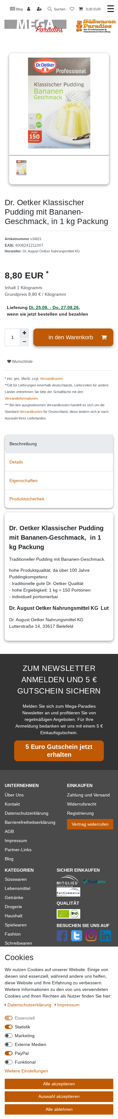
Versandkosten (51, 378)
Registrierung (80, 813)
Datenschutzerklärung (26, 813)
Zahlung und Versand (88, 794)
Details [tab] (16, 461)
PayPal (22, 1053)
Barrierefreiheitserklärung (30, 822)
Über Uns (14, 794)
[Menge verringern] (24, 341)
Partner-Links (18, 849)
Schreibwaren (18, 943)
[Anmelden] (29, 9)
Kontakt (12, 804)
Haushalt (13, 915)
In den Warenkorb (70, 337)
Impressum (16, 840)
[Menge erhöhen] (24, 333)
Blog (19, 9)
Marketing (25, 1035)
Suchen (59, 9)
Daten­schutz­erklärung (30, 1004)
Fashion (13, 933)
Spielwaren (16, 924)
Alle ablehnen (59, 1109)
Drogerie (13, 906)
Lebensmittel (17, 888)
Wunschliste (22, 361)
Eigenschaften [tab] (23, 480)
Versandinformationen (21, 398)
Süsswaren (16, 879)
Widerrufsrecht (81, 804)
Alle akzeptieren (59, 1083)
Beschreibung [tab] (23, 443)
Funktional (25, 1062)
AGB (9, 831)
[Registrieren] (40, 9)
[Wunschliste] (72, 9)
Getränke (14, 897)
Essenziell (25, 1018)
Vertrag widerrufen (90, 824)
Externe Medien (30, 1044)
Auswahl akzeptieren (59, 1096)
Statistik (22, 1026)
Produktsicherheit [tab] (26, 498)
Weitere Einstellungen (26, 1070)
